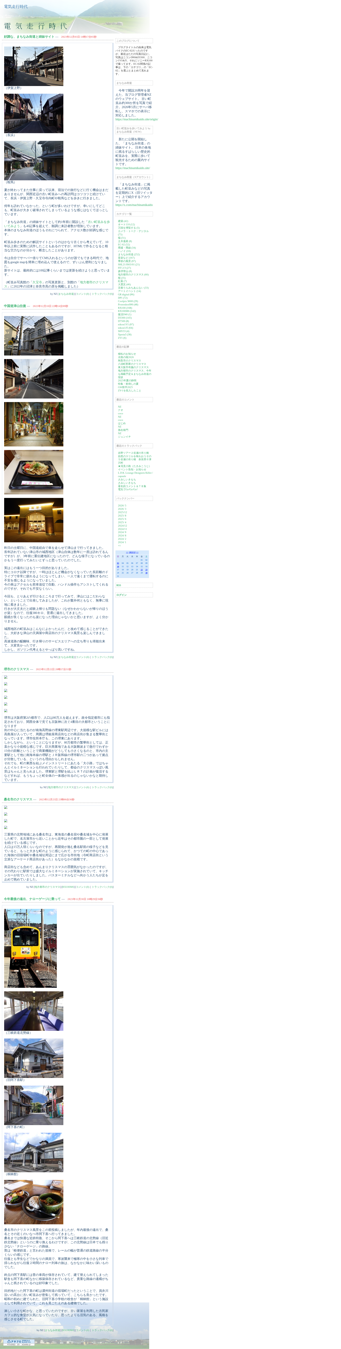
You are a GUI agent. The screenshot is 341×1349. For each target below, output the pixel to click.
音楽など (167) (126, 257)
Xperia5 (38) (124, 334)
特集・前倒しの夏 (128, 383)
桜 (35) (122, 277)
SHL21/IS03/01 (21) (129, 264)
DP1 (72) (122, 297)
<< (119, 545)
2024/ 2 (122, 538)
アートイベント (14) (129, 291)
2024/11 (122, 529)
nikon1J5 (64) (125, 327)
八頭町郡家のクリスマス (132, 363)
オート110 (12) (126, 224)
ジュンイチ (124, 436)
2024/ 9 (122, 532)
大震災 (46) (124, 284)
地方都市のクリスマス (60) (133, 274)
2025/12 (122, 512)
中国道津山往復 (15, 306)
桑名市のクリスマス (18, 799)
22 (142, 570)
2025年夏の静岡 (127, 380)
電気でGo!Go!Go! (128, 489)
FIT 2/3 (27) (124, 267)
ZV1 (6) (122, 337)
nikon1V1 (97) (126, 324)
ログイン (121, 594)
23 (146, 570)
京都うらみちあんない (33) (133, 287)
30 (146, 573)
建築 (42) (123, 221)
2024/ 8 (122, 535)
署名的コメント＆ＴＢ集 (132, 486)
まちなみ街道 (66, 293)
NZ (119, 406)
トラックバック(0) (102, 293)
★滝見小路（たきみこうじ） (134, 466)
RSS (118, 585)
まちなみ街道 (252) (129, 254)
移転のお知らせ (127, 353)
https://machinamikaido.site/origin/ (136, 119)
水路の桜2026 (126, 357)
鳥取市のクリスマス (129, 360)
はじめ (122, 423)
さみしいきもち (127, 479)
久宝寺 (37, 282)
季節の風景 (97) (127, 261)
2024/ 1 (122, 542)
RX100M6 (68, 886)
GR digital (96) (126, 294)
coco (120, 413)
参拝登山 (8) (125, 271)
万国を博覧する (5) (129, 227)
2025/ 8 (122, 515)
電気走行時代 (16, 6)
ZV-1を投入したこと (129, 390)
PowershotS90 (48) (128, 304)
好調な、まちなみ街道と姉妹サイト (29, 36)
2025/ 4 (122, 522)
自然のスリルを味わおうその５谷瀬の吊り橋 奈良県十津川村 (134, 459)
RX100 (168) (125, 307)
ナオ (120, 410)
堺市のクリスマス (16, 669)
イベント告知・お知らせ (132, 469)
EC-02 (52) (124, 244)
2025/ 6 (122, 518)
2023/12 (132, 552)
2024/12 (122, 525)
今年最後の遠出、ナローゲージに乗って (32, 899)
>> (137, 552)
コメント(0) (82, 293)
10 (118, 566)
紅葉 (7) (122, 281)
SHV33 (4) (123, 331)
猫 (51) (122, 237)
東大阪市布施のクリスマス (133, 367)
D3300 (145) (125, 317)
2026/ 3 (122, 508)
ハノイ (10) (124, 251)
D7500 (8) (123, 321)
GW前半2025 (125, 387)
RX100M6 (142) (127, 311)
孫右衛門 (123, 429)
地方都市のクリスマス (61, 787)
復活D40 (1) (124, 314)
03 (118, 563)
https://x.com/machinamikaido (134, 205)
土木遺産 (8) (125, 241)
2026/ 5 (122, 505)
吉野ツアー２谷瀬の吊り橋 (133, 452)
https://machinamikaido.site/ (132, 168)
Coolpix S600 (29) (128, 301)
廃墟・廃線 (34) (127, 247)
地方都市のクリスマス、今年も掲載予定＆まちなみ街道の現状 (134, 374)
